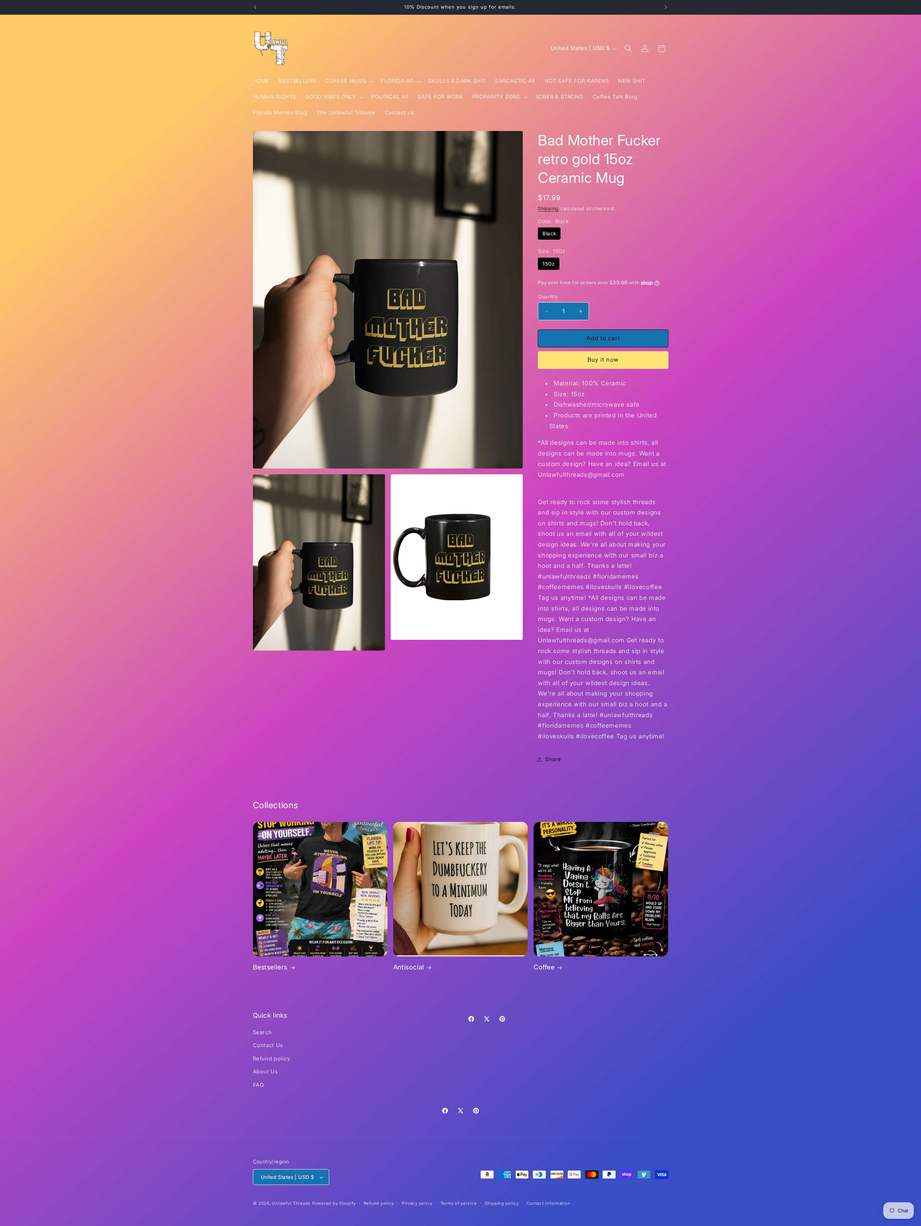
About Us (265, 1071)
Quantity (548, 296)
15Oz (549, 264)
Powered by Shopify (334, 1203)
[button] (348, 81)
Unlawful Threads (291, 1203)
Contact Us (268, 1045)
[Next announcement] (666, 7)
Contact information (548, 1203)
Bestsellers (270, 967)
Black (549, 233)
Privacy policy (417, 1203)
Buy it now (603, 359)
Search (262, 1032)
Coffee (544, 967)
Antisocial (408, 967)
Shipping (548, 208)
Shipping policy (502, 1203)
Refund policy (271, 1058)
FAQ (258, 1085)
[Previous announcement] (255, 7)
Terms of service (458, 1203)
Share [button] (553, 759)
